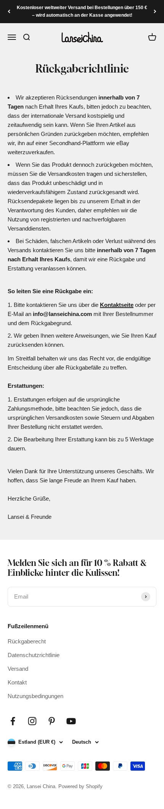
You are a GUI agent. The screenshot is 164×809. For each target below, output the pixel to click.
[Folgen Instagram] (32, 721)
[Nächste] (155, 11)
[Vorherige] (9, 11)
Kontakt (17, 682)
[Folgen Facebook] (13, 721)
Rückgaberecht (27, 641)
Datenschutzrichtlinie (33, 655)
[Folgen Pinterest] (52, 721)
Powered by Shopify (80, 786)
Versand (18, 668)
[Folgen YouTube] (71, 721)
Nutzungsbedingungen (35, 696)
